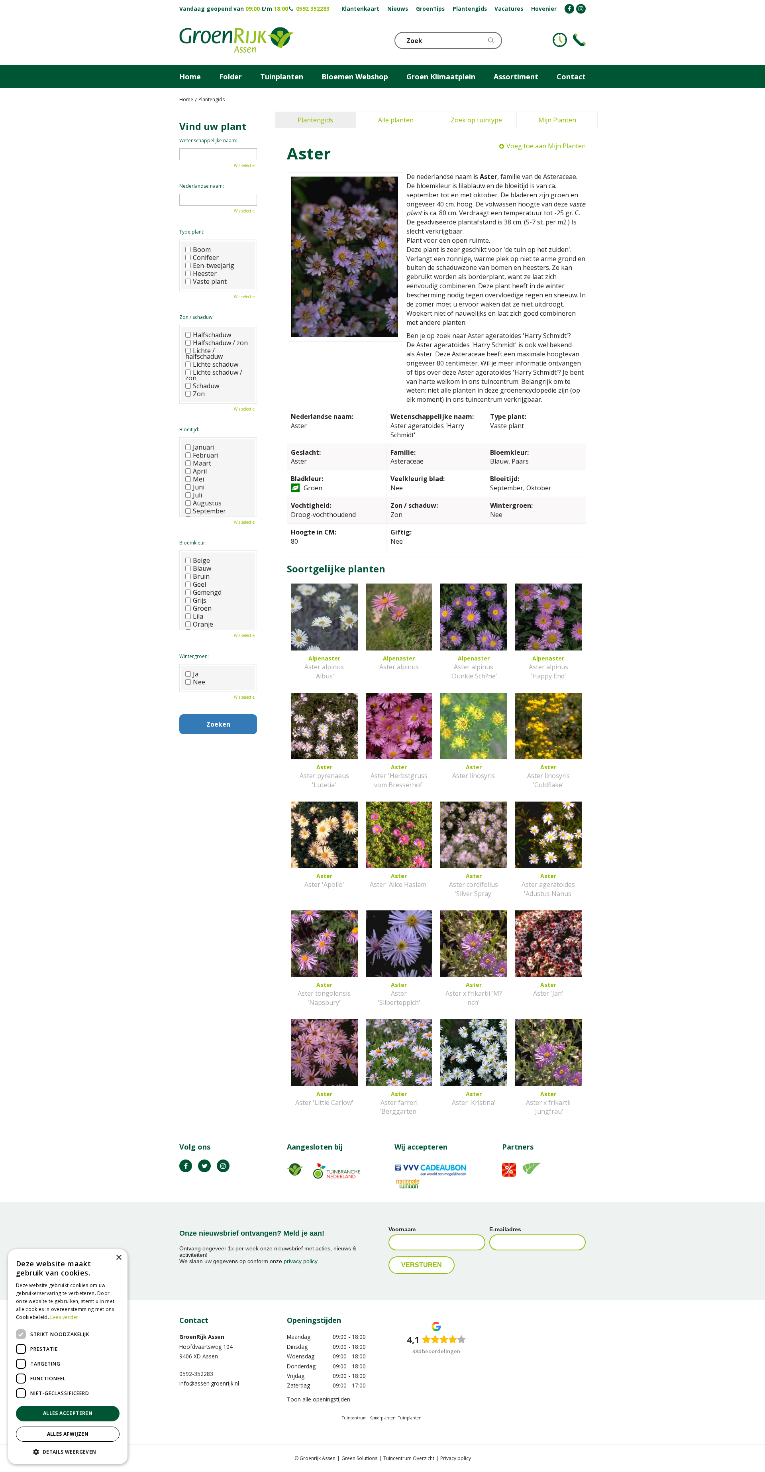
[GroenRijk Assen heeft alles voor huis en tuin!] (236, 41)
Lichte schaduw (215, 364)
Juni (198, 487)
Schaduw (206, 386)
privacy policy (300, 1261)
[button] (68, 1451)
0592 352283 (313, 8)
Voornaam (402, 1229)
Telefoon (579, 40)
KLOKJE (560, 40)
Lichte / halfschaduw (204, 353)
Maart (202, 463)
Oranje (203, 624)
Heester (205, 273)
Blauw (202, 568)
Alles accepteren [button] (67, 1413)
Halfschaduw (212, 335)
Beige (201, 560)
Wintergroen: (194, 656)
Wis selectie (244, 165)
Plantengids (315, 120)
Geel (199, 584)
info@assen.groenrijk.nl (209, 1383)
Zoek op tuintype (476, 120)
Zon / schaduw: (196, 317)
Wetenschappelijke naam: (208, 140)
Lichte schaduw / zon (213, 375)
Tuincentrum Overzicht (408, 1458)
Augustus (207, 503)
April (200, 471)
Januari (203, 447)
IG (223, 1166)
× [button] (119, 1258)
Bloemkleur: (192, 542)
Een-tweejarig (213, 265)
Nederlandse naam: (201, 186)
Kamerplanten (382, 1418)
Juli (197, 495)
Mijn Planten (557, 120)
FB (185, 1166)
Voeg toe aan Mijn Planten (546, 146)
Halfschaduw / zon (220, 343)
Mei (198, 479)
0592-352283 (196, 1374)
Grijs (199, 600)
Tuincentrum (354, 1418)
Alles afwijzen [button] (68, 1434)
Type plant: (191, 231)
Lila (198, 616)
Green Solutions (359, 1458)
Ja (195, 674)
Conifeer (206, 257)
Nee (199, 682)
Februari (205, 455)
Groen (202, 608)
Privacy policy (455, 1458)
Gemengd (207, 592)
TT (204, 1166)
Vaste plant (210, 281)
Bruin (201, 576)
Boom (202, 249)
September (209, 511)
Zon (199, 394)
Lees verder (64, 1317)
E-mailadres (505, 1229)
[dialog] (68, 1356)
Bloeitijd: (189, 429)
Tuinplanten (410, 1418)
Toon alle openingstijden (318, 1399)
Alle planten (396, 120)
